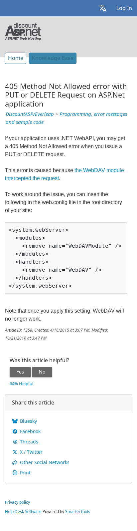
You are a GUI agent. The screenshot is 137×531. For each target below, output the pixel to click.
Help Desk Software (23, 511)
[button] (103, 8)
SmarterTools (77, 511)
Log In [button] (124, 8)
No (42, 372)
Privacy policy (17, 502)
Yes (20, 372)
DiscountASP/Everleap (30, 114)
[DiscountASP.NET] (23, 31)
